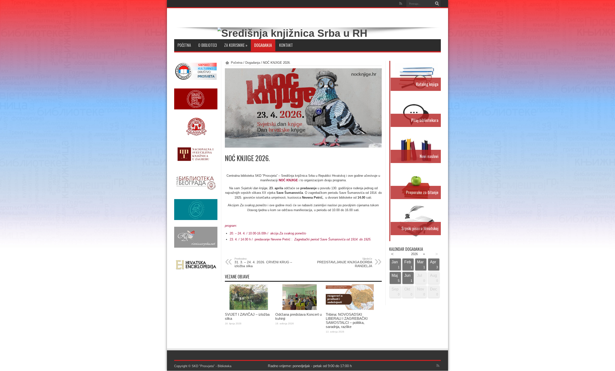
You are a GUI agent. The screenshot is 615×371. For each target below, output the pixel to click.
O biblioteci (207, 45)
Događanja (263, 45)
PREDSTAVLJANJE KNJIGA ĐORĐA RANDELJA (344, 262)
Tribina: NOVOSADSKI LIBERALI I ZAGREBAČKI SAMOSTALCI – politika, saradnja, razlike (347, 320)
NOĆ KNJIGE (288, 180)
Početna (184, 45)
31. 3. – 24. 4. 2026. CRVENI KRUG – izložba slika (263, 262)
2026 (414, 254)
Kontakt (286, 45)
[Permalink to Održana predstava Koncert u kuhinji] (299, 309)
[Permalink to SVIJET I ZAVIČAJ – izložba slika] (249, 309)
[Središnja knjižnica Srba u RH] (292, 33)
